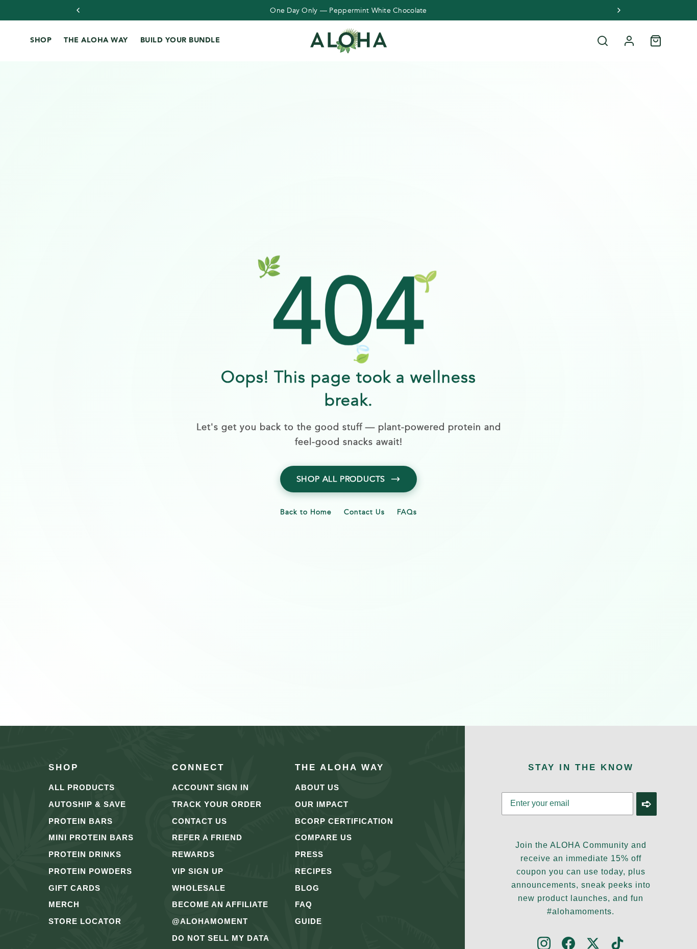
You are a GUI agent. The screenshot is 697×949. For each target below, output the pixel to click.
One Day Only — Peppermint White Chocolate (348, 10)
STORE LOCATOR (84, 921)
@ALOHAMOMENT (210, 921)
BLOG (307, 888)
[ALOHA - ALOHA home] (348, 41)
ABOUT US (317, 787)
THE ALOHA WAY (96, 40)
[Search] (602, 41)
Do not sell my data (220, 938)
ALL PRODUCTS (81, 787)
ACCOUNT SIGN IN (210, 787)
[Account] (629, 41)
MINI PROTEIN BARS (91, 837)
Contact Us (364, 513)
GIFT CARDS (74, 888)
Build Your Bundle (180, 40)
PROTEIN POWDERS (90, 871)
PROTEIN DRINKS (84, 854)
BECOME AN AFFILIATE (220, 904)
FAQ (303, 904)
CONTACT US (199, 821)
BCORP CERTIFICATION (344, 821)
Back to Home (306, 513)
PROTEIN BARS (80, 821)
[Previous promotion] (78, 10)
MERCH (64, 904)
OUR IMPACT (321, 804)
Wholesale (199, 888)
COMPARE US (323, 837)
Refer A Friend (207, 837)
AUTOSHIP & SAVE (87, 804)
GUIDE (308, 921)
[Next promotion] (619, 10)
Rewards (193, 854)
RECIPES (313, 871)
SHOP (41, 40)
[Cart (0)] (655, 41)
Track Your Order (217, 804)
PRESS (309, 854)
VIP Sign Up (197, 871)
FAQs (407, 513)
